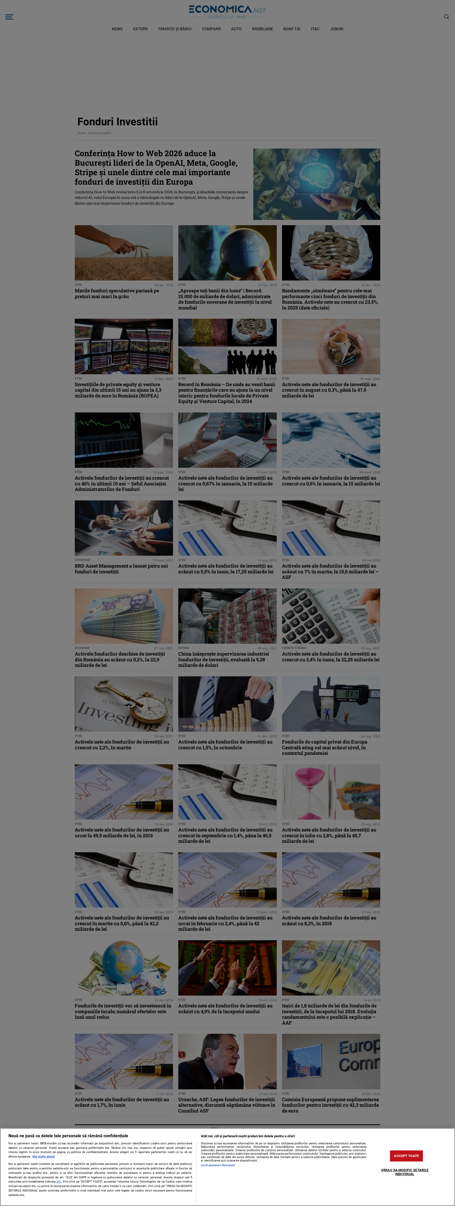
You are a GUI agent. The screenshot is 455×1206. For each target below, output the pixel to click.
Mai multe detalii (43, 1156)
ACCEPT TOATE (406, 1156)
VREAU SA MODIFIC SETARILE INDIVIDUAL (404, 1172)
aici (58, 1181)
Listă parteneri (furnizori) (218, 1165)
